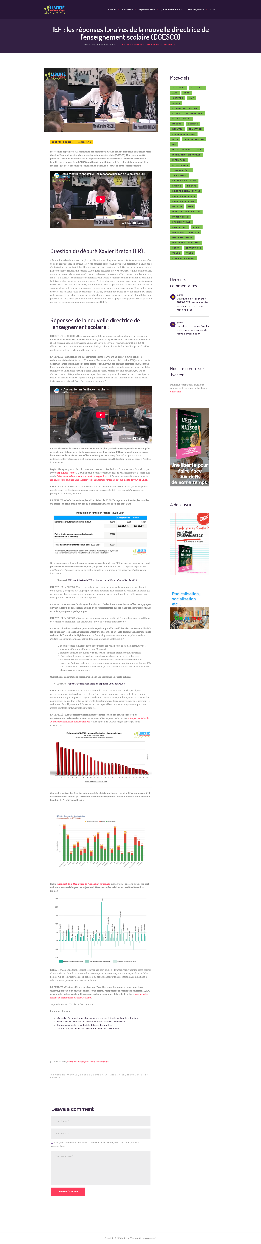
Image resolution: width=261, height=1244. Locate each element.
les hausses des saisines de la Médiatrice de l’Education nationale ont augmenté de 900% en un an (99, 479)
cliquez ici (175, 391)
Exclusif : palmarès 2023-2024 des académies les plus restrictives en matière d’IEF (193, 304)
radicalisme (179, 227)
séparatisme (193, 248)
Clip (191, 98)
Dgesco (85, 1075)
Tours (176, 253)
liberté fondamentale (186, 191)
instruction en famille (186, 155)
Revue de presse (182, 237)
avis (174, 93)
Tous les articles (103, 45)
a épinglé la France (65, 472)
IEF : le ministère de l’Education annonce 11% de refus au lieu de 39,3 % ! (103, 580)
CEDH (187, 93)
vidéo (189, 253)
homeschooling (194, 139)
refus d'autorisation (185, 232)
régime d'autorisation (186, 243)
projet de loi (180, 217)
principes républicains (186, 212)
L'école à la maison (184, 181)
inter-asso (179, 160)
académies (178, 88)
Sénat (176, 248)
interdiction (180, 165)
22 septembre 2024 (62, 142)
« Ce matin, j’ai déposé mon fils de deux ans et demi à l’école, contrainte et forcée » (97, 1018)
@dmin (180, 295)
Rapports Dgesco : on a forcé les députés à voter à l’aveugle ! (97, 683)
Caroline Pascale (65, 1075)
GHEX (175, 139)
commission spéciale (185, 108)
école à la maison (105, 1075)
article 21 (197, 88)
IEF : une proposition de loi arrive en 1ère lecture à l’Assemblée (88, 1028)
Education (195, 129)
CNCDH (176, 103)
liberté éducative (183, 201)
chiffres (177, 98)
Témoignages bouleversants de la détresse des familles (84, 1024)
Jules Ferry (179, 175)
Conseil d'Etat (181, 119)
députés (177, 129)
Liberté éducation (183, 196)
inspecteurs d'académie (187, 150)
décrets (193, 124)
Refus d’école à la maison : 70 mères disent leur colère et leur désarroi (91, 1021)
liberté (191, 186)
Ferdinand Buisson (183, 134)
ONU (190, 206)
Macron (177, 206)
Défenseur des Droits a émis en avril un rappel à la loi (83, 476)
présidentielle (181, 222)
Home (87, 45)
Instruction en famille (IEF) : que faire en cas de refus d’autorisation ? (193, 329)
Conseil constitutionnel (187, 113)
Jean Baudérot (181, 170)
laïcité (176, 186)
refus (196, 227)
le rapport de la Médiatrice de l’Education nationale (83, 883)
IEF (123, 1075)
